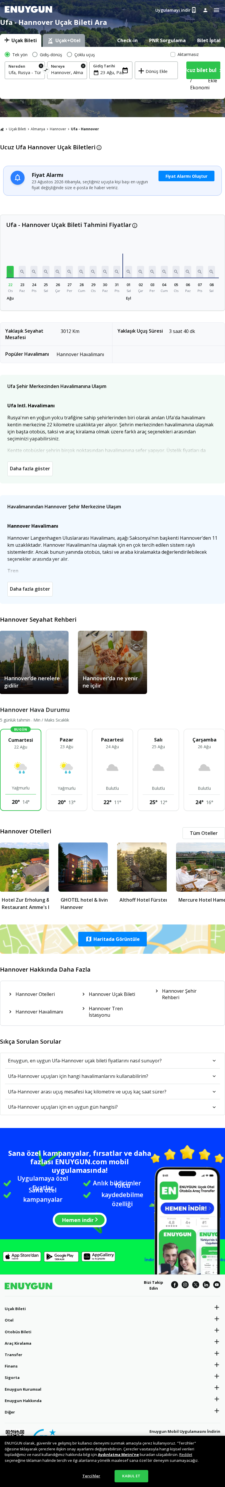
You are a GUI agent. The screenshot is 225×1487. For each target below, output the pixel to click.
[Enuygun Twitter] (195, 1285)
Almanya (38, 129)
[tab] (20, 40)
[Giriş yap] (205, 10)
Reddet (185, 1454)
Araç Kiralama (18, 1343)
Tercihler (91, 1476)
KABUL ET (131, 1476)
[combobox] (24, 72)
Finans (11, 1366)
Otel (9, 1320)
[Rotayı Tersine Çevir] (46, 71)
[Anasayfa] (2, 129)
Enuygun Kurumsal (23, 1389)
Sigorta (12, 1377)
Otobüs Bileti (18, 1331)
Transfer (13, 1354)
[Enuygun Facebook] (174, 1285)
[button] (10, 272)
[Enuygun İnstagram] (185, 1285)
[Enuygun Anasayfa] (28, 10)
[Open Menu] (216, 10)
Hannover (58, 129)
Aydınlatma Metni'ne (118, 1454)
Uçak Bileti (17, 129)
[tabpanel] (112, 73)
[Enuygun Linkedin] (206, 1285)
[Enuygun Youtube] (216, 1285)
